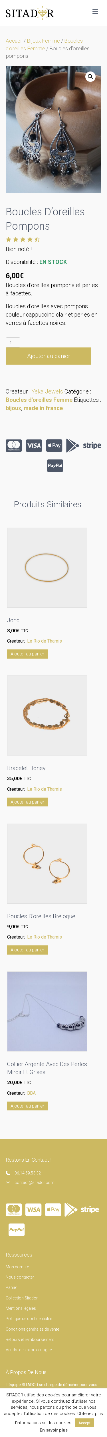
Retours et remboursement (30, 1339)
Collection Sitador (22, 1298)
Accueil (14, 41)
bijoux (13, 408)
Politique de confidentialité (29, 1318)
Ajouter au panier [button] (27, 654)
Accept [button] (84, 1423)
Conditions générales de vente (32, 1329)
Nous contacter (20, 1277)
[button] (90, 76)
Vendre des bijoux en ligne (29, 1349)
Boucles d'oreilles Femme (39, 399)
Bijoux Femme (43, 41)
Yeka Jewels (47, 391)
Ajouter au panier (48, 356)
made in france (43, 408)
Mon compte (17, 1267)
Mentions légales (21, 1308)
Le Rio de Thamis (44, 641)
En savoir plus (54, 1430)
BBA (31, 1093)
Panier (11, 1287)
